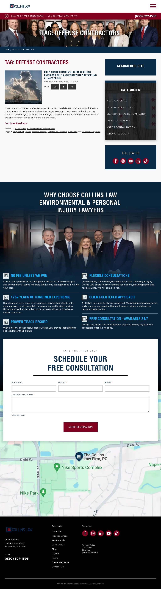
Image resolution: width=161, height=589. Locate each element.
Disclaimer (87, 547)
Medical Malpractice (120, 107)
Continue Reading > (16, 123)
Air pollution (20, 129)
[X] (55, 86)
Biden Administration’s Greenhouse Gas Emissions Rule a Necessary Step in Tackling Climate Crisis (70, 75)
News (55, 558)
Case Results (59, 544)
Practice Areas (59, 536)
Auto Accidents (117, 100)
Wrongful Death (118, 133)
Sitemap (86, 550)
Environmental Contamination (41, 129)
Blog (54, 549)
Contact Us (58, 566)
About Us (57, 531)
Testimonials (58, 540)
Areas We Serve (60, 562)
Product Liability (118, 120)
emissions (72, 132)
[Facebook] (63, 86)
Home (7, 50)
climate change (39, 132)
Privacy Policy (88, 545)
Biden (28, 132)
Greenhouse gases (91, 132)
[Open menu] (153, 6)
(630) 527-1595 (17, 559)
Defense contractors (57, 132)
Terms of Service (90, 552)
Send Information (81, 427)
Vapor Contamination (121, 127)
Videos (55, 553)
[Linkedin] (72, 86)
